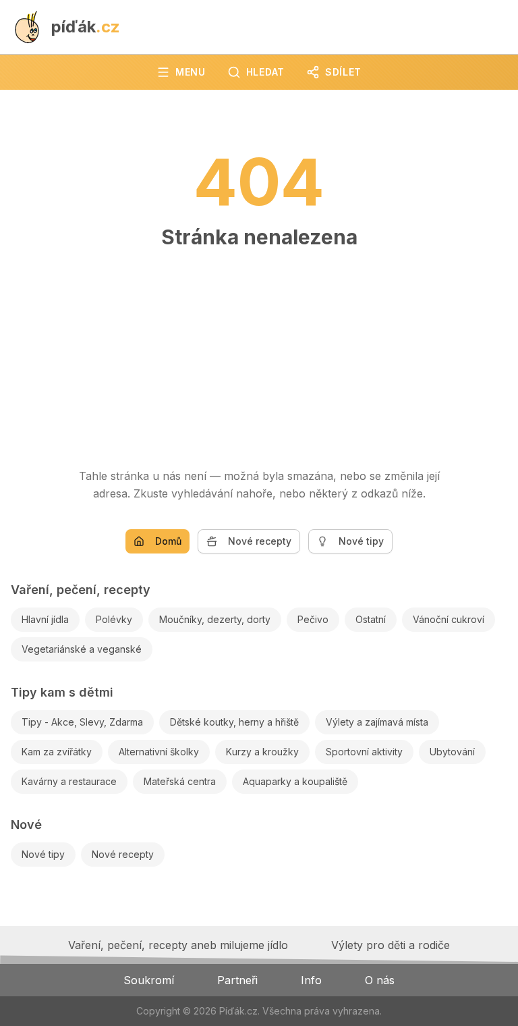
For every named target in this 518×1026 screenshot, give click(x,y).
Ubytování (452, 751)
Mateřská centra (180, 781)
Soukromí (148, 980)
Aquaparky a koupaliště (295, 781)
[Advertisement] (259, 351)
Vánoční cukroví (448, 619)
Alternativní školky (159, 751)
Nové (26, 824)
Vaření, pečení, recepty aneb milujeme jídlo (178, 945)
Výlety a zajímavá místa (377, 722)
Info (311, 980)
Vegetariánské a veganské (82, 649)
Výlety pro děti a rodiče (390, 945)
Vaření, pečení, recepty (80, 590)
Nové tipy (361, 541)
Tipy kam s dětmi (62, 692)
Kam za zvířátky (57, 751)
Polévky (114, 619)
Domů (168, 541)
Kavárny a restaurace (69, 781)
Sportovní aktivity (364, 751)
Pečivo (312, 619)
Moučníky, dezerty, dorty (214, 619)
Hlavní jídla (45, 619)
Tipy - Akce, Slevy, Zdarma (82, 722)
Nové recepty (259, 541)
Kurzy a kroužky (262, 751)
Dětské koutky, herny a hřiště (234, 722)
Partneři (237, 980)
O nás (380, 980)
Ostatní (370, 619)
